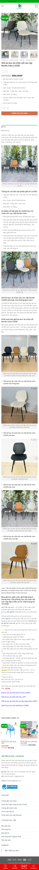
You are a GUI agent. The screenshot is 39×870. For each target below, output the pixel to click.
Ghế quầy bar (6, 829)
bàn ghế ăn (10, 612)
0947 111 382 (12, 1)
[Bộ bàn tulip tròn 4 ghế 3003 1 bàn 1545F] (29, 730)
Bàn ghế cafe (6, 826)
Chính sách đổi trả (7, 811)
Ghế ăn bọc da (30, 60)
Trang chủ (5, 60)
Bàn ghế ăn (14, 60)
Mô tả (3, 127)
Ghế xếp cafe (6, 840)
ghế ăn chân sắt (9, 623)
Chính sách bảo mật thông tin (11, 815)
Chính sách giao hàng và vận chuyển (14, 804)
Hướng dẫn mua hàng (8, 801)
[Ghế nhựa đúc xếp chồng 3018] (10, 730)
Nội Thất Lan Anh (7, 607)
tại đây (7, 688)
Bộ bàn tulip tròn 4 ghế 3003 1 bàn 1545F (28, 742)
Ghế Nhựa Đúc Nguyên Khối (11, 836)
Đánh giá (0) (5, 130)
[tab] (19, 127)
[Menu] (2, 6)
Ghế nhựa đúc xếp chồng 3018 (8, 742)
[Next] (34, 31)
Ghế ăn (22, 60)
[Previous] (4, 31)
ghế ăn (7, 618)
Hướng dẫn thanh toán (9, 808)
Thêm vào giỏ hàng (19, 113)
